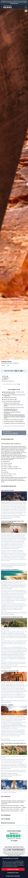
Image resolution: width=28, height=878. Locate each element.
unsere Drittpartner (11, 861)
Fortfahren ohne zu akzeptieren (13, 876)
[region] (14, 867)
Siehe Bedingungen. (14, 3)
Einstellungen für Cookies (12, 872)
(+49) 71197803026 (15, 850)
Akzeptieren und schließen (13, 869)
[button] (2, 6)
